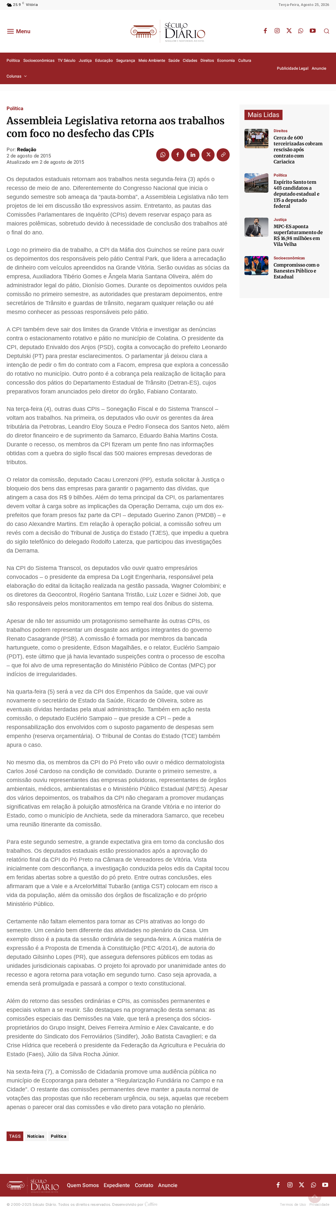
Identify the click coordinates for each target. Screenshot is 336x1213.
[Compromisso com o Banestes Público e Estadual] (256, 265)
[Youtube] (313, 31)
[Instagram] (277, 31)
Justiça (280, 220)
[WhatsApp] (301, 31)
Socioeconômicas (289, 258)
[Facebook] (265, 31)
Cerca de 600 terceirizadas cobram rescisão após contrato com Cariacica (298, 150)
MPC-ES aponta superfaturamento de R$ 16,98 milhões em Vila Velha (298, 236)
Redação (26, 150)
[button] (326, 31)
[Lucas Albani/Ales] (256, 183)
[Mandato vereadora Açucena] (256, 138)
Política (15, 108)
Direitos (280, 131)
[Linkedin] (193, 154)
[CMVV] (256, 227)
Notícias (35, 1136)
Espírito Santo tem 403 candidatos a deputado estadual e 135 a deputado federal (297, 194)
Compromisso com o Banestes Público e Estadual (296, 271)
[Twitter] (289, 31)
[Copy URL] (223, 154)
